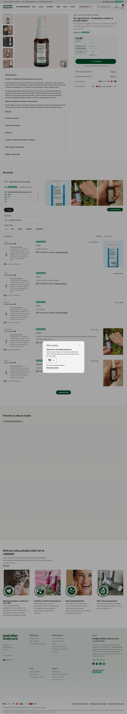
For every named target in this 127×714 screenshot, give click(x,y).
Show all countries (52, 367)
